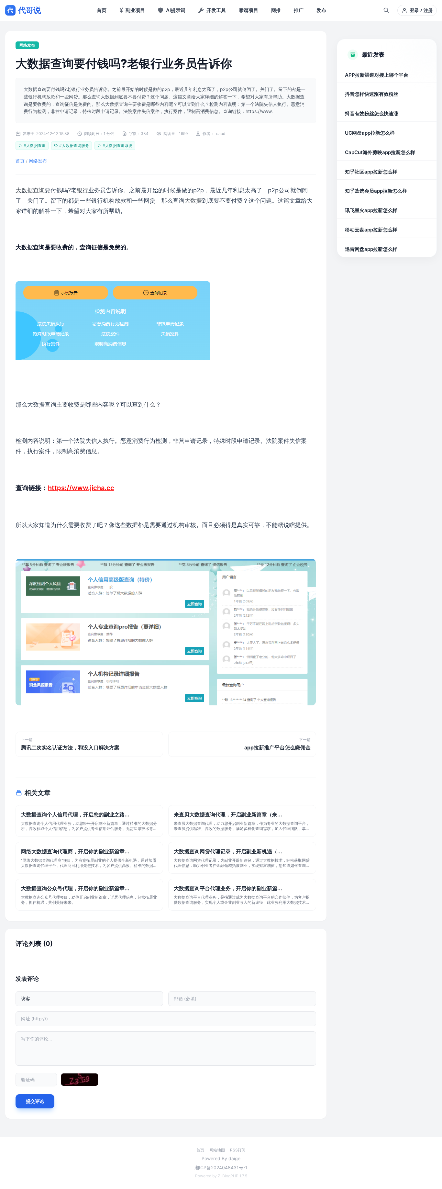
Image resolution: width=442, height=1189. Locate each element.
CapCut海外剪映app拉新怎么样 (380, 152)
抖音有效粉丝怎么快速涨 (371, 114)
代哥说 (24, 10)
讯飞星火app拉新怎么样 (371, 211)
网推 (276, 10)
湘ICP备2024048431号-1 (221, 1167)
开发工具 (216, 10)
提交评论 (35, 1101)
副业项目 (135, 10)
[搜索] (386, 10)
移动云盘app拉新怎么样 (371, 230)
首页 (101, 10)
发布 (321, 10)
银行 (82, 190)
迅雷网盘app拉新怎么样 (371, 249)
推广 (299, 10)
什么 (149, 404)
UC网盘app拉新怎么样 (370, 133)
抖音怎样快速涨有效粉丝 (371, 94)
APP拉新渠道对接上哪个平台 (376, 75)
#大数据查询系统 (117, 145)
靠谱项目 (248, 10)
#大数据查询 (35, 145)
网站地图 (217, 1150)
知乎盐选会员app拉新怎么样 (376, 191)
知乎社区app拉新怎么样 (371, 172)
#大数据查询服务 (74, 145)
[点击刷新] (79, 1079)
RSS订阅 (238, 1150)
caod (220, 133)
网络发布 (27, 45)
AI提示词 (175, 10)
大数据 (193, 200)
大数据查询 (30, 190)
